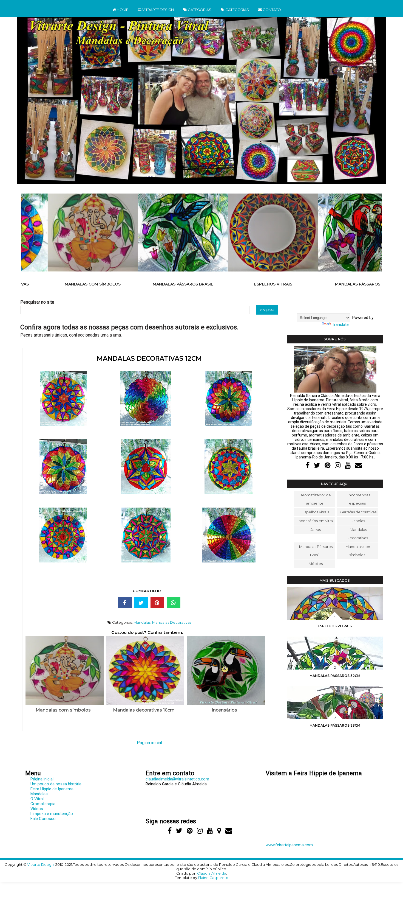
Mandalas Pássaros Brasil (156, 284)
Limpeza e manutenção (51, 813)
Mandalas (142, 622)
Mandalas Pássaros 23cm (335, 725)
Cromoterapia (42, 803)
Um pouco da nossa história (55, 784)
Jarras (316, 529)
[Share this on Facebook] (125, 602)
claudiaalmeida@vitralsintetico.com (177, 779)
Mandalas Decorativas (171, 622)
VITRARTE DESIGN (157, 9)
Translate (340, 324)
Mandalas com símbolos (66, 284)
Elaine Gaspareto (213, 877)
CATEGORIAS (199, 9)
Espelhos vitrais (247, 284)
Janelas (358, 521)
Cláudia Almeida (211, 873)
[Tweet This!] (141, 602)
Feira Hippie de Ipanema (51, 788)
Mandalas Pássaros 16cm (336, 284)
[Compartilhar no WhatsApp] (173, 602)
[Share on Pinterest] (157, 602)
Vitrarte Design (41, 864)
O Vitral (37, 798)
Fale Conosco (43, 818)
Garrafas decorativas (358, 512)
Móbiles (316, 563)
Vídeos (36, 808)
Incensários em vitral (316, 521)
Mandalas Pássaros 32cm (335, 676)
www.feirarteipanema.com (289, 844)
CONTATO (271, 9)
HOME (122, 9)
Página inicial (149, 742)
